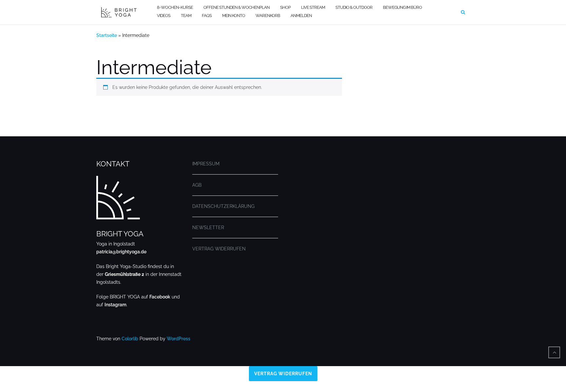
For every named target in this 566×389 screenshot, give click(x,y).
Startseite (106, 35)
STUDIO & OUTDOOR (353, 7)
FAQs (207, 15)
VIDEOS (163, 15)
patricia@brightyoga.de (121, 251)
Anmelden (301, 15)
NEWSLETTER (208, 227)
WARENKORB (267, 15)
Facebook (159, 296)
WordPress (178, 338)
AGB (196, 185)
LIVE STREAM (313, 7)
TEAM (186, 15)
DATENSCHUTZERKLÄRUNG (223, 206)
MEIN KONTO (233, 15)
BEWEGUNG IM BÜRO (402, 7)
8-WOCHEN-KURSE (175, 7)
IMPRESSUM (205, 163)
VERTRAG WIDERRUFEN (219, 248)
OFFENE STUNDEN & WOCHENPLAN (236, 7)
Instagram (115, 304)
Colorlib (130, 338)
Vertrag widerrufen (283, 373)
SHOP (285, 7)
